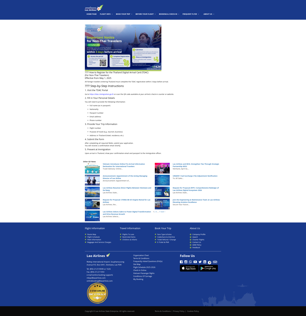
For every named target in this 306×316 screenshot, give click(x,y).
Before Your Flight (145, 14)
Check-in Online (139, 270)
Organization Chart (141, 255)
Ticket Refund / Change (166, 239)
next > (163, 212)
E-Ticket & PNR (163, 242)
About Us (208, 14)
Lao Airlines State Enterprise (106, 311)
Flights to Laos (128, 234)
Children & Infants (129, 239)
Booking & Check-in (168, 14)
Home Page (92, 14)
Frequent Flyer (190, 14)
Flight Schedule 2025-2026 (144, 267)
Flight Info (105, 14)
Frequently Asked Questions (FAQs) (147, 261)
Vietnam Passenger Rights (143, 273)
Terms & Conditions (141, 258)
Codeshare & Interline (166, 237)
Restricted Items (128, 237)
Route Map (91, 234)
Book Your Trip (123, 14)
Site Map (136, 264)
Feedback (196, 247)
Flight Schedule (93, 237)
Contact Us (196, 242)
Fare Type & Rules (164, 234)
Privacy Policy (178, 311)
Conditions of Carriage (142, 276)
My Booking (138, 279)
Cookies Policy (193, 311)
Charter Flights (198, 239)
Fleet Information (94, 239)
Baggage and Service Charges (99, 242)
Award (195, 237)
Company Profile (198, 234)
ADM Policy (196, 245)
